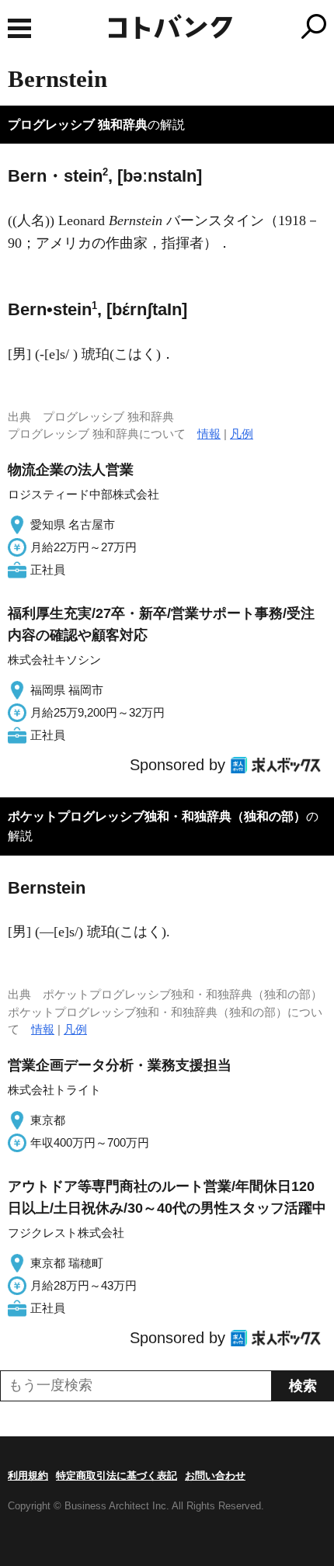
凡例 (241, 433)
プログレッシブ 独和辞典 (78, 124)
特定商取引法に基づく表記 (116, 1475)
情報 (209, 433)
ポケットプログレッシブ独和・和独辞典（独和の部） (157, 816)
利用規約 (28, 1475)
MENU (19, 28)
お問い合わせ (215, 1475)
